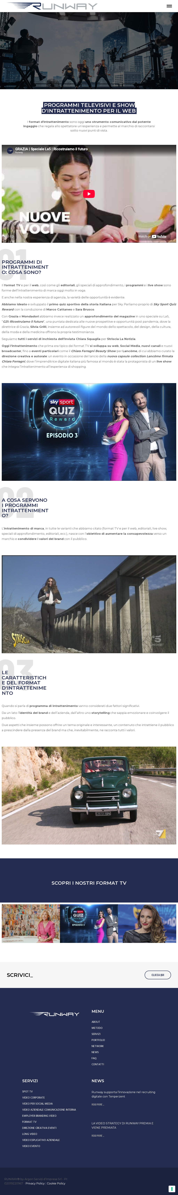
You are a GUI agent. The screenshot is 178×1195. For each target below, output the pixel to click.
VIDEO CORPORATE (33, 1098)
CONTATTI (98, 1064)
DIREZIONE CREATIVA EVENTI (39, 1128)
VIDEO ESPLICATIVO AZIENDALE (41, 1140)
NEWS (95, 1052)
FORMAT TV (29, 1122)
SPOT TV (27, 1091)
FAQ (94, 1058)
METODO (97, 1028)
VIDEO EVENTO (31, 1146)
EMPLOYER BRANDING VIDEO (39, 1116)
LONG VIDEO (29, 1134)
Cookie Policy (56, 1183)
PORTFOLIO (98, 1040)
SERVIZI (96, 1034)
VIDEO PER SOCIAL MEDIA (37, 1104)
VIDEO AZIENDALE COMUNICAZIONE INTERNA (49, 1110)
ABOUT (96, 1022)
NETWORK (98, 1046)
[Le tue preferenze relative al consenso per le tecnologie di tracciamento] (172, 1189)
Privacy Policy (35, 1183)
